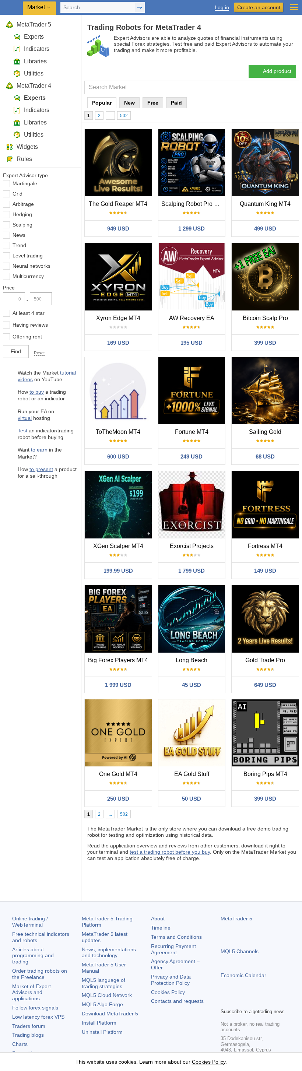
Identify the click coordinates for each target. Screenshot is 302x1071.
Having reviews (30, 325)
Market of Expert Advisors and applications (31, 992)
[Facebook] (225, 1001)
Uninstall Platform (102, 1032)
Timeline (161, 928)
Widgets (27, 147)
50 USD (191, 799)
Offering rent (27, 337)
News (19, 235)
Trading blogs (28, 1035)
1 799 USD (191, 571)
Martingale (25, 183)
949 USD (118, 228)
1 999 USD (118, 685)
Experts (34, 37)
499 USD (265, 228)
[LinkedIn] (272, 1001)
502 (124, 115)
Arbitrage (23, 204)
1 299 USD (191, 228)
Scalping (22, 225)
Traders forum (28, 1026)
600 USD (118, 456)
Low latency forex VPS (38, 1017)
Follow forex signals (35, 1008)
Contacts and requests (177, 1001)
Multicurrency (28, 276)
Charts (20, 1044)
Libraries (35, 61)
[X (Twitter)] (248, 1001)
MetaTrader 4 (34, 85)
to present (41, 469)
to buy (36, 392)
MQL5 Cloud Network (107, 995)
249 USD (191, 456)
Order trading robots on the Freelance (39, 974)
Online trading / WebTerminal (30, 922)
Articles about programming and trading (33, 956)
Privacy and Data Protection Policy (171, 980)
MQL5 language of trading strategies (103, 983)
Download (110, 1013)
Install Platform (99, 1023)
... (110, 115)
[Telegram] (236, 1001)
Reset (39, 353)
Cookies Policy (168, 992)
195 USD (191, 343)
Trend (19, 245)
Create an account (258, 7)
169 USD (118, 343)
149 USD (265, 571)
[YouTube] (260, 1001)
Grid (17, 194)
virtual (25, 418)
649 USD (265, 685)
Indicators (36, 49)
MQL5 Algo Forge (102, 1004)
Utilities (33, 73)
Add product (277, 71)
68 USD (265, 456)
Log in (222, 7)
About (158, 918)
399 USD (265, 343)
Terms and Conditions (176, 937)
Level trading (28, 256)
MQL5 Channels (240, 951)
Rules (24, 159)
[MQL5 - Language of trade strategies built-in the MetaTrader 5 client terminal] (11, 7)
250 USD (118, 799)
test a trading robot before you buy (170, 852)
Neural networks (31, 266)
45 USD (191, 685)
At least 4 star (29, 313)
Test (22, 430)
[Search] (292, 87)
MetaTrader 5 (34, 24)
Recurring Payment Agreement (173, 949)
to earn (38, 450)
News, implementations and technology (109, 953)
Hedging (22, 214)
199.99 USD (118, 571)
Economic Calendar (243, 975)
